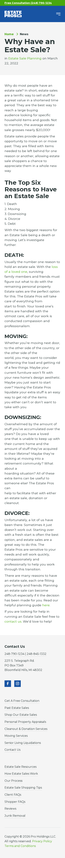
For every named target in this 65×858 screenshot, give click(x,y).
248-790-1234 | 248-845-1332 (25, 654)
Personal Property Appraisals (25, 722)
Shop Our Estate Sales (21, 714)
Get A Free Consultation (22, 700)
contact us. (13, 621)
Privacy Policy (42, 841)
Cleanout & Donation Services (26, 729)
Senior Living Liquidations (23, 743)
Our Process (13, 780)
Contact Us (12, 749)
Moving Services (16, 735)
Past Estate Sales (17, 708)
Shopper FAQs (15, 801)
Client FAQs (13, 794)
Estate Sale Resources (20, 766)
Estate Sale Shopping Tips (23, 787)
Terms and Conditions (20, 846)
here (46, 605)
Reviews (10, 808)
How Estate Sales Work (21, 773)
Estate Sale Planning (25, 58)
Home (9, 34)
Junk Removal (15, 815)
